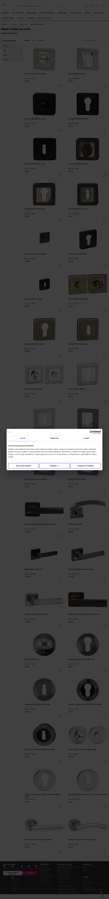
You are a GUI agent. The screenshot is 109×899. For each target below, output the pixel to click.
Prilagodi (53, 466)
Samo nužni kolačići (23, 466)
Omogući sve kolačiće (85, 466)
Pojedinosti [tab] (54, 438)
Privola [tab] (22, 438)
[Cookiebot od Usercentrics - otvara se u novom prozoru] (91, 432)
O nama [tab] (86, 438)
